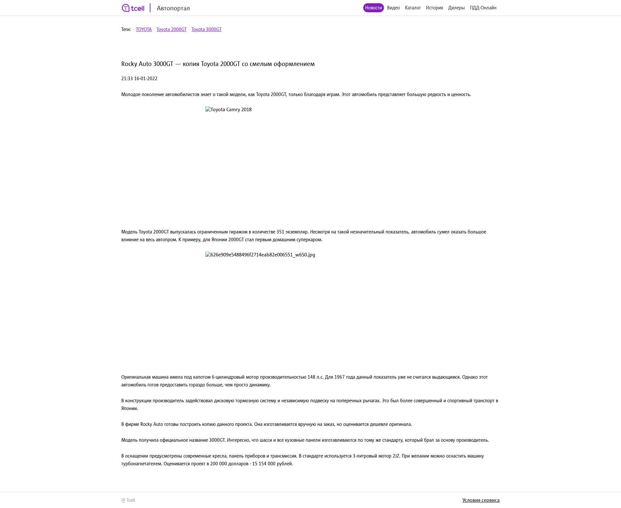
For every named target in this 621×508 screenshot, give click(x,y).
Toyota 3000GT (206, 29)
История (434, 8)
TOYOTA (144, 29)
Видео (393, 8)
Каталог (413, 8)
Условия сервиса (481, 500)
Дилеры (456, 8)
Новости (373, 8)
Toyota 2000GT (172, 29)
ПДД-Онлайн (483, 8)
